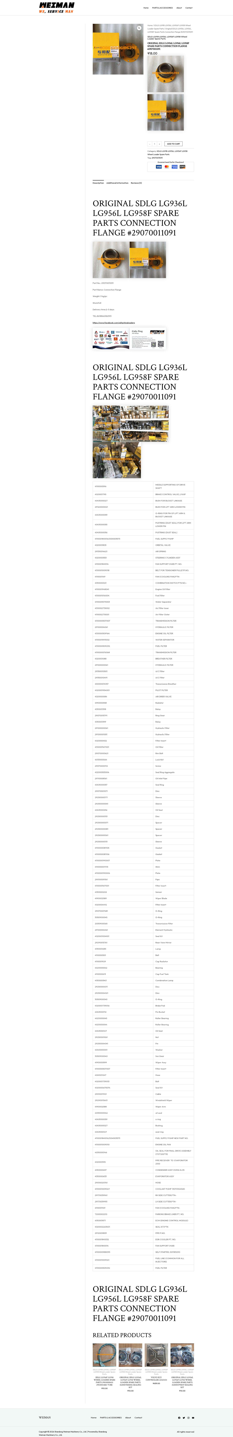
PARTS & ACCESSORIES (162, 8)
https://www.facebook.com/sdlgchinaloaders (114, 322)
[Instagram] (188, 1418)
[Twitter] (184, 1418)
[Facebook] (179, 1418)
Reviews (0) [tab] (136, 183)
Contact (188, 8)
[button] (139, 28)
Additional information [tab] (117, 183)
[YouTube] (193, 1418)
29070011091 (157, 158)
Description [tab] (98, 183)
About (179, 8)
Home (146, 8)
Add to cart (173, 144)
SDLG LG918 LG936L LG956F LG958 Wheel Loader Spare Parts (167, 37)
